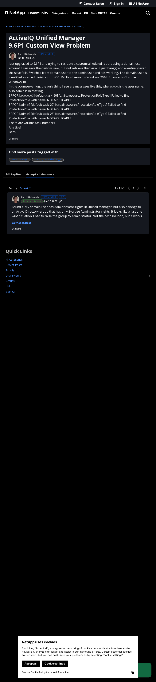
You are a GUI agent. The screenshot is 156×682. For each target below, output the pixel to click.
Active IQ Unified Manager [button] (48, 159)
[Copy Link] (34, 58)
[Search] (147, 13)
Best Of (10, 291)
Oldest (24, 188)
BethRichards (27, 54)
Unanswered (78, 275)
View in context (21, 223)
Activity (10, 270)
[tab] (13, 174)
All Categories (14, 259)
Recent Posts (14, 265)
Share (13, 139)
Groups (10, 281)
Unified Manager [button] (20, 159)
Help (8, 286)
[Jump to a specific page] (144, 188)
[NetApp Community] (26, 13)
